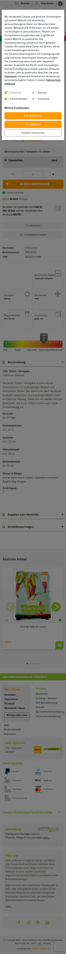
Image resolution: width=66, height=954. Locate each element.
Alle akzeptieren (33, 115)
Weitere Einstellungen (16, 107)
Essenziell (15, 92)
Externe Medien (19, 98)
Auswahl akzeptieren (33, 132)
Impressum (10, 76)
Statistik (42, 92)
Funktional (43, 98)
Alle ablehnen (33, 124)
